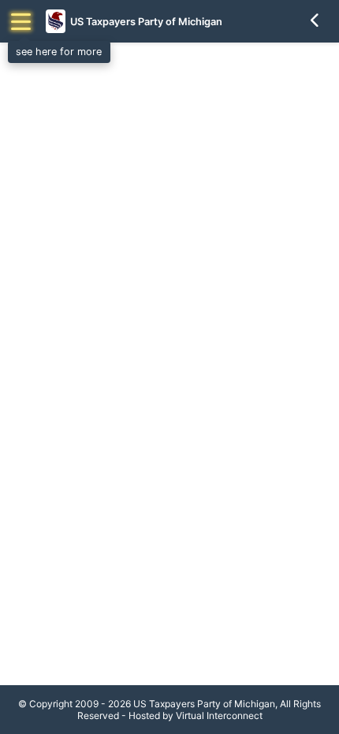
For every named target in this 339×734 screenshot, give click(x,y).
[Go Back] (315, 21)
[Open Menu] (21, 22)
